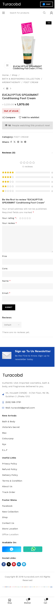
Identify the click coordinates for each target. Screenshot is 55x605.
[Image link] (12, 375)
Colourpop (8, 438)
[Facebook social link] (11, 142)
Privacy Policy (9, 463)
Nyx (4, 444)
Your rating (9, 218)
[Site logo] (11, 4)
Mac (4, 433)
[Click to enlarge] (7, 65)
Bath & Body (8, 421)
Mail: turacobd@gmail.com (20, 407)
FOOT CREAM (31, 82)
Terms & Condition (12, 480)
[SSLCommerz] (27, 586)
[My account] (51, 13)
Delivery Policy (10, 475)
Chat (48, 4)
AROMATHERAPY (11, 82)
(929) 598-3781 (13, 402)
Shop (14, 75)
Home (5, 75)
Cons (4, 268)
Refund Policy (9, 469)
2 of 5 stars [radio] (22, 218)
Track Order (8, 492)
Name (6, 281)
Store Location (10, 528)
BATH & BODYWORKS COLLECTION (21, 78)
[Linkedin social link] (21, 142)
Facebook (7, 506)
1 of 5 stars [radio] (20, 218)
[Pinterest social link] (18, 142)
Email (6, 293)
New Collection (10, 511)
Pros (4, 256)
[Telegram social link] (25, 142)
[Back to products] (7, 88)
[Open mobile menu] (3, 13)
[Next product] (10, 88)
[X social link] (14, 142)
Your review (9, 223)
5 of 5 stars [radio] (30, 218)
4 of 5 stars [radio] (27, 218)
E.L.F (4, 450)
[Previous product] (4, 88)
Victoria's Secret (11, 427)
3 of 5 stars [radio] (25, 218)
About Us (7, 486)
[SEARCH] (44, 13)
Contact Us (8, 523)
